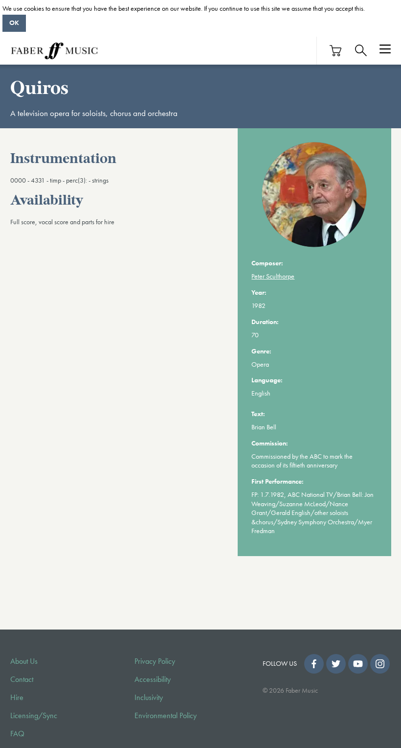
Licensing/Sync (33, 716)
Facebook (314, 664)
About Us (24, 661)
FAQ (17, 734)
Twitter (336, 664)
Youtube (358, 664)
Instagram (380, 664)
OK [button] (14, 22)
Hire (16, 697)
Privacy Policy (154, 661)
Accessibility (152, 679)
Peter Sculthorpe (272, 276)
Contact (21, 679)
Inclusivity (148, 697)
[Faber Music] (54, 51)
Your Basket (336, 50)
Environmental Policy (165, 716)
